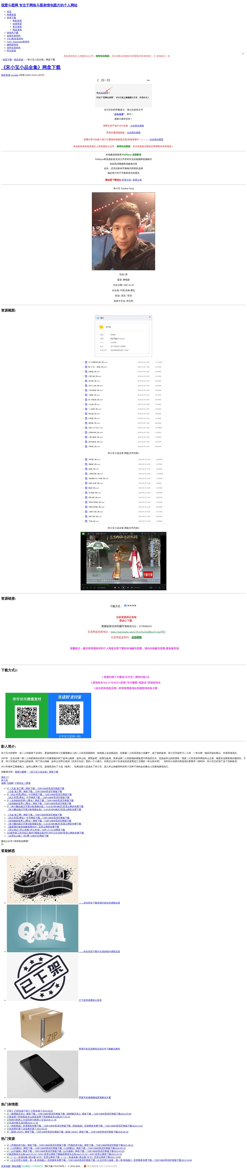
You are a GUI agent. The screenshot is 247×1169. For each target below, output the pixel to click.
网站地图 (16, 1166)
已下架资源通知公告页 (90, 1000)
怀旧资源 (11, 51)
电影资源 (17, 20)
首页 (9, 11)
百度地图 (5, 1166)
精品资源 (17, 29)
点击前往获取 (137, 126)
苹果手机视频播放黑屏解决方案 (94, 1097)
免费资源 (11, 14)
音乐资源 (17, 26)
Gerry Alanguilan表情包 (18, 42)
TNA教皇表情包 (15, 39)
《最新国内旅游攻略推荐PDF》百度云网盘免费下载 (33, 827)
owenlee (14, 75)
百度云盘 (126, 180)
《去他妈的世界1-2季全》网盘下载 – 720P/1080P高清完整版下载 (39, 821)
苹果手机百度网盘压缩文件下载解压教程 (99, 1049)
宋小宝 (4, 780)
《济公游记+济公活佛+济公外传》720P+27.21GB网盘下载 (36, 830)
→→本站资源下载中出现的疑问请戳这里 (99, 951)
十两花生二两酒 (22, 783)
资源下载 (11, 17)
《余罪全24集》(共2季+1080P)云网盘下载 (28, 836)
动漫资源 (17, 23)
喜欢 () (5, 777)
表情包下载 (12, 32)
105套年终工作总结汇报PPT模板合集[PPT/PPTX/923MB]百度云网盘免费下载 (45, 833)
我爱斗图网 (20, 772)
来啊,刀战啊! (7, 783)
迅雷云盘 (137, 180)
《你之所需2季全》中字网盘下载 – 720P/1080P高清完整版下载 (38, 818)
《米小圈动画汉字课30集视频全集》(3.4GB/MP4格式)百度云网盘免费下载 (44, 824)
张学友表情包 (14, 48)
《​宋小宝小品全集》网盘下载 (31, 67)
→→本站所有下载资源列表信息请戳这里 (99, 903)
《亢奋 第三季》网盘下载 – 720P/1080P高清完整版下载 (34, 815)
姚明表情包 (12, 45)
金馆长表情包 (14, 35)
